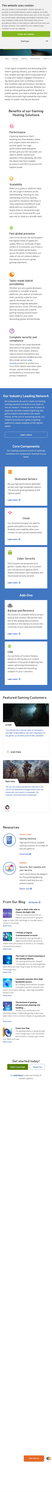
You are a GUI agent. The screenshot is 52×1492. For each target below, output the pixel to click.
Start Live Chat (17, 1067)
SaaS (7, 59)
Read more (7, 926)
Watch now (24, 888)
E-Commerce (35, 59)
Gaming (15, 59)
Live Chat (37, 1458)
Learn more (26, 434)
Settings (34, 41)
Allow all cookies (26, 34)
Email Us (37, 1067)
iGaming (24, 59)
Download (24, 854)
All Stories (33, 902)
